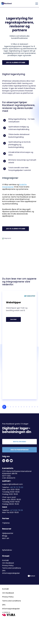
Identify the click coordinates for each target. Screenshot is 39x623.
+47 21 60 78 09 (16, 510)
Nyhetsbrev (7, 550)
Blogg (4, 536)
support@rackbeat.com (12, 484)
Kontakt (5, 560)
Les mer (15, 320)
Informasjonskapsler (11, 573)
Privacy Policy (8, 565)
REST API (5, 538)
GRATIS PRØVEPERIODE (19, 450)
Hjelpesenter (7, 533)
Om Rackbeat (8, 563)
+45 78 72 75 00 (16, 487)
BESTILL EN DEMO (19, 442)
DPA (3, 570)
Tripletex (6, 523)
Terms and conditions (11, 568)
